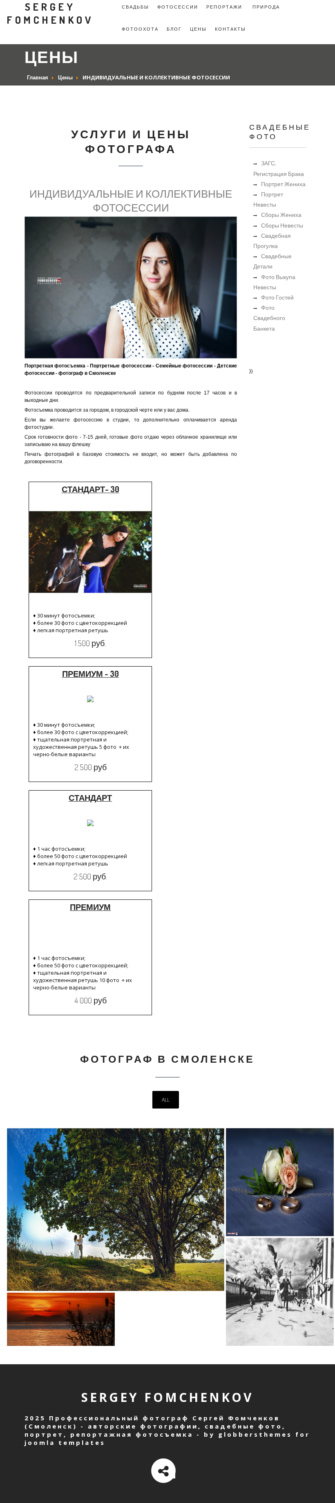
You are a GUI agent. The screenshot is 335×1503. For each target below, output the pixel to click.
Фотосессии (177, 7)
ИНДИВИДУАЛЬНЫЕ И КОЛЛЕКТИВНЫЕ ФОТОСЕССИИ (130, 200)
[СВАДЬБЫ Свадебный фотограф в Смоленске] (115, 1289)
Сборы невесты (282, 225)
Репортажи (224, 7)
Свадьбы (135, 7)
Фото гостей (277, 297)
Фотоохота (140, 29)
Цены (198, 29)
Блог (174, 29)
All (166, 1099)
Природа (266, 7)
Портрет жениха (283, 183)
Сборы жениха (281, 214)
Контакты (230, 29)
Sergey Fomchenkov (50, 13)
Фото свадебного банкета (269, 317)
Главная (37, 77)
